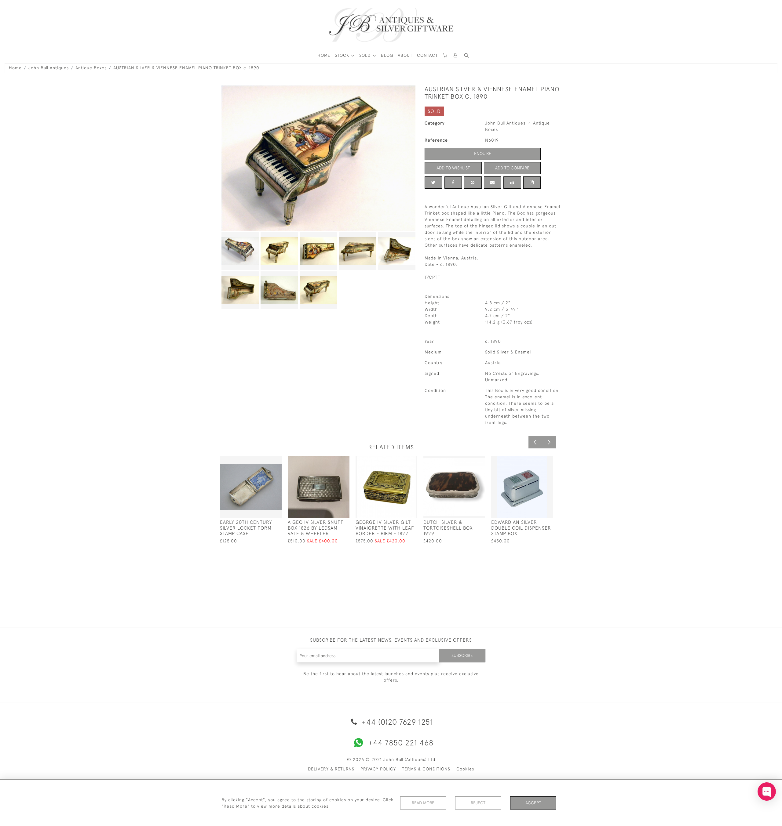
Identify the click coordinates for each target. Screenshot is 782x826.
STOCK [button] (343, 55)
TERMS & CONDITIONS (426, 768)
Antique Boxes (91, 67)
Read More (423, 802)
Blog (387, 55)
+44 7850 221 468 (400, 742)
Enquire (482, 153)
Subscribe (462, 655)
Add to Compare (512, 167)
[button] (456, 55)
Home (15, 67)
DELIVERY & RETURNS (331, 768)
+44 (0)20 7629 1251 (396, 721)
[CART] (445, 55)
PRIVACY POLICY (378, 768)
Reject (478, 802)
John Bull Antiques (48, 67)
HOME (323, 55)
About (405, 55)
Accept (533, 802)
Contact (427, 55)
